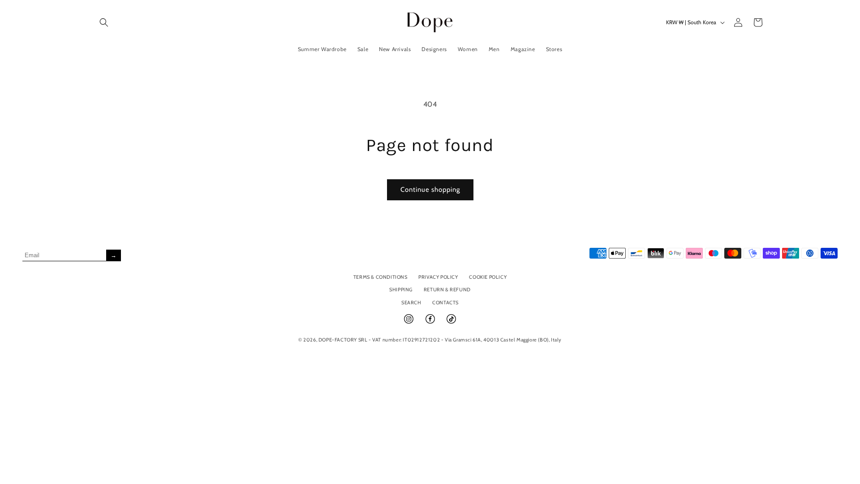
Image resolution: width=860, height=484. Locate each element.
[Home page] (430, 22)
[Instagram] (409, 323)
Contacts (445, 302)
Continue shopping (430, 190)
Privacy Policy (438, 277)
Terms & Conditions (380, 277)
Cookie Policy (488, 277)
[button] (104, 22)
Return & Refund (447, 289)
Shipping (401, 289)
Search (411, 302)
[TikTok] (451, 323)
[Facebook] (431, 323)
